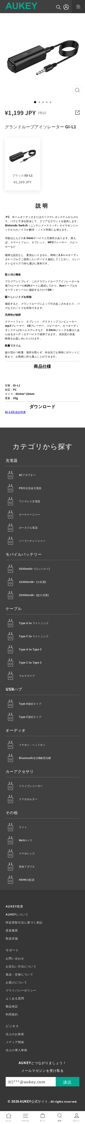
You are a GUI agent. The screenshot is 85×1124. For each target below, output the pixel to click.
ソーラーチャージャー (32, 540)
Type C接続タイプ (30, 717)
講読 (67, 1082)
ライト (23, 827)
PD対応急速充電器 (30, 488)
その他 (12, 812)
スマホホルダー (28, 799)
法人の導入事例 (16, 1050)
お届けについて (16, 982)
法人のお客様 (15, 1034)
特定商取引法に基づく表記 (24, 922)
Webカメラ (26, 840)
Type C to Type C (30, 662)
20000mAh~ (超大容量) (34, 595)
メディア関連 (15, 1042)
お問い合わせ (15, 958)
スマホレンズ (27, 853)
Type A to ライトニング (34, 623)
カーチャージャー (29, 514)
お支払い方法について (21, 966)
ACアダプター (27, 475)
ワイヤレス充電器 (29, 501)
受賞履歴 (12, 930)
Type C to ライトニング (34, 636)
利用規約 (12, 1014)
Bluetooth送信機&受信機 (35, 758)
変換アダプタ (27, 866)
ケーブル (14, 608)
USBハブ (14, 689)
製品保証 (12, 1006)
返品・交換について (19, 974)
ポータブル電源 (28, 527)
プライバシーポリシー (21, 990)
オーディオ (16, 730)
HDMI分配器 (26, 879)
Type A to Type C (30, 649)
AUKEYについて (17, 914)
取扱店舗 (12, 938)
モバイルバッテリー (24, 554)
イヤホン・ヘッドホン (32, 745)
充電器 (12, 460)
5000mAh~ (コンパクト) (34, 568)
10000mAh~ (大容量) (32, 582)
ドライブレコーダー (31, 786)
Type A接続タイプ (30, 703)
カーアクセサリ (20, 771)
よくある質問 (15, 998)
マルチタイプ (27, 675)
